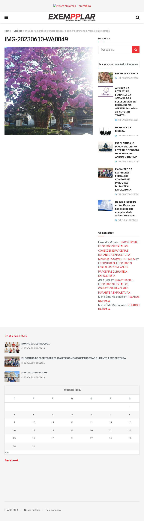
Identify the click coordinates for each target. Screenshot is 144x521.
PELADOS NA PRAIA (126, 73)
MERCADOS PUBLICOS (34, 372)
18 (52, 430)
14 (110, 422)
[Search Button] (136, 49)
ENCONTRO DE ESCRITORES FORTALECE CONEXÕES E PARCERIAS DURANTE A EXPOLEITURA (123, 179)
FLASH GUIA (11, 510)
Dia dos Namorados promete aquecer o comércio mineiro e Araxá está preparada (67, 31)
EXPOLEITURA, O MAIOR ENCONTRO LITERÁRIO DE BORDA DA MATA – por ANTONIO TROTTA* (127, 150)
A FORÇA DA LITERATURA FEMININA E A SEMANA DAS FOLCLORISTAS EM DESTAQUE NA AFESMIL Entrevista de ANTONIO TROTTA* (126, 102)
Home (7, 31)
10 (33, 422)
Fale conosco (53, 510)
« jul (7, 452)
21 (110, 430)
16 (14, 430)
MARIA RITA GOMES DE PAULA (116, 258)
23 (14, 438)
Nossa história (32, 510)
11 (52, 422)
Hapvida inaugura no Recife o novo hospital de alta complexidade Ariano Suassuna (125, 208)
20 (91, 430)
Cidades (18, 31)
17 (33, 430)
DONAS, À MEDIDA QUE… (35, 343)
